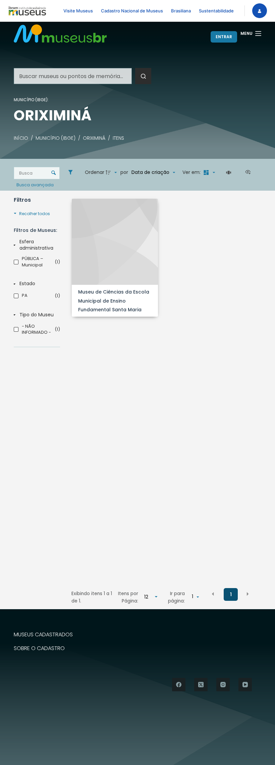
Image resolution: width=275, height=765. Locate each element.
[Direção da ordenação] (112, 173)
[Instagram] (223, 684)
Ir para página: (176, 597)
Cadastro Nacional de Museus (132, 10)
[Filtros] (72, 173)
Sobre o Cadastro (39, 648)
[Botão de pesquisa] (143, 76)
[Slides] (229, 173)
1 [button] (231, 594)
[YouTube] (245, 684)
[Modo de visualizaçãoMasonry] (208, 173)
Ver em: (192, 172)
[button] (213, 594)
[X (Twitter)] (201, 684)
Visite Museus (78, 10)
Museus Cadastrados (43, 634)
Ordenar (94, 172)
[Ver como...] (249, 173)
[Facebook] (178, 684)
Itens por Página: (128, 597)
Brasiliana (181, 10)
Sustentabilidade (216, 10)
